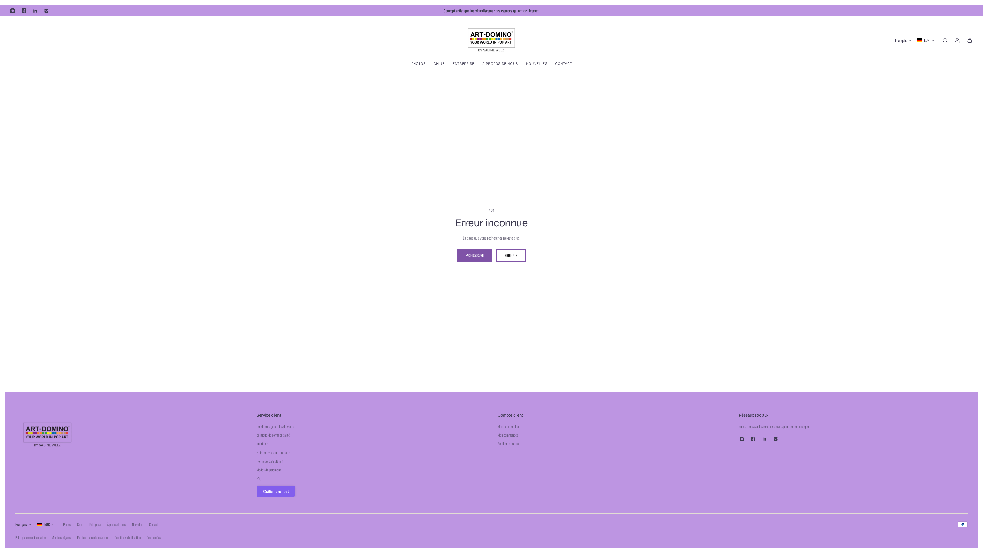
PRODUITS (511, 255)
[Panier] (970, 40)
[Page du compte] (957, 40)
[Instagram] (12, 10)
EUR (47, 524)
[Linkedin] (35, 10)
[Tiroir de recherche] (945, 40)
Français (21, 524)
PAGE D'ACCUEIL (475, 255)
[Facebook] (23, 10)
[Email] (46, 10)
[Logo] (491, 40)
